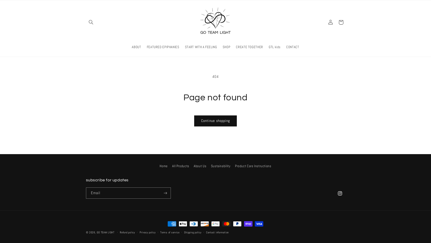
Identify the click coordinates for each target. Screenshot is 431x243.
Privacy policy (148, 232)
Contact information (217, 232)
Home (164, 166)
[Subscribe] (165, 192)
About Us (200, 166)
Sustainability (221, 166)
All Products (180, 166)
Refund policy (127, 232)
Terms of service (170, 232)
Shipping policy (192, 232)
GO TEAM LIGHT (105, 232)
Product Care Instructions (253, 166)
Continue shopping (215, 121)
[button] (91, 22)
